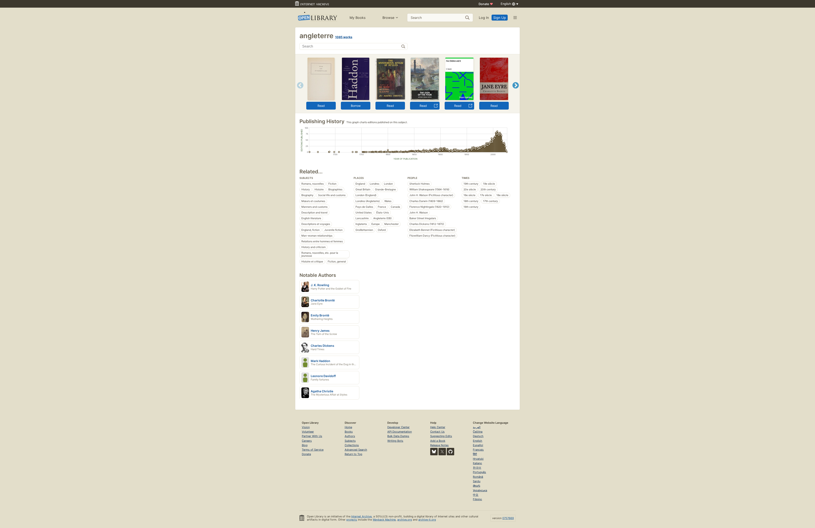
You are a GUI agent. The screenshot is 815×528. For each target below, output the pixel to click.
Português (479, 472)
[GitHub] (450, 451)
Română (478, 476)
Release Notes (439, 445)
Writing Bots (395, 440)
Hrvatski (478, 458)
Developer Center (398, 427)
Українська (480, 490)
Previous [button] (298, 90)
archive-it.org (427, 519)
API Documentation (399, 431)
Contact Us (437, 431)
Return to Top (353, 454)
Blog (305, 445)
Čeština (477, 431)
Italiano (477, 463)
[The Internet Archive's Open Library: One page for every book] (317, 17)
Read (321, 105)
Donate (486, 4)
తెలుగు (476, 485)
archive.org (404, 519)
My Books (357, 17)
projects (351, 519)
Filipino (477, 499)
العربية (477, 427)
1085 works (343, 37)
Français (478, 449)
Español (478, 445)
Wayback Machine (384, 519)
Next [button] (516, 90)
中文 (475, 494)
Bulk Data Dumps (398, 436)
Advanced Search (356, 449)
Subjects (350, 440)
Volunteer (308, 431)
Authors (350, 436)
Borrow (356, 105)
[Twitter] (442, 451)
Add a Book (437, 440)
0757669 (508, 518)
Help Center (437, 427)
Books (349, 431)
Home (348, 427)
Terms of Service (312, 449)
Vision (306, 427)
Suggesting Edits (441, 436)
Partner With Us (312, 436)
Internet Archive (361, 516)
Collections (352, 445)
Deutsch (478, 436)
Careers (307, 440)
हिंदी (475, 454)
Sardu (476, 481)
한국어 (477, 467)
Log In (484, 17)
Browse (388, 17)
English (477, 440)
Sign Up (499, 17)
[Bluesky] (434, 451)
